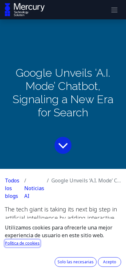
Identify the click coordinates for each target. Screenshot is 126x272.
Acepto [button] (109, 262)
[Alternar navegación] (114, 10)
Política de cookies (22, 243)
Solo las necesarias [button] (76, 262)
